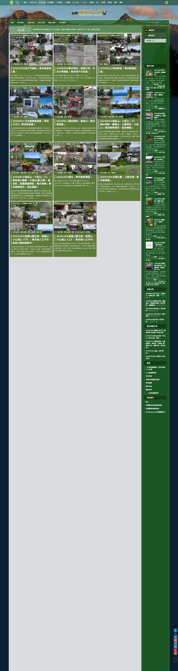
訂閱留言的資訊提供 (152, 408)
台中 (147, 154)
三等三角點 (59, 116)
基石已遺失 (160, 87)
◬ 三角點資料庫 (151, 372)
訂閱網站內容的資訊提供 (154, 405)
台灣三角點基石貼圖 (152, 379)
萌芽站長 (156, 84)
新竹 (147, 195)
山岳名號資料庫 (152, 393)
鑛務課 (159, 194)
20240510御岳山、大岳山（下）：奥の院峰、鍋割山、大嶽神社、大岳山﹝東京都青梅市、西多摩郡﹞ (119, 124)
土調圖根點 (161, 108)
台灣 (151, 87)
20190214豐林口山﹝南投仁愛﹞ (159, 222)
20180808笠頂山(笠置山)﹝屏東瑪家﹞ (160, 115)
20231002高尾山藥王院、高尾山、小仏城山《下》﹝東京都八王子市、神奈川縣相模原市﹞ (32, 239)
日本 (21, 64)
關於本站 (149, 389)
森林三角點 (161, 237)
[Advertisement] (155, 53)
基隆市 (147, 216)
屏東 (149, 133)
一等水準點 (16, 64)
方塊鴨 (25, 35)
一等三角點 (16, 116)
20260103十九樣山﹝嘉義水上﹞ (159, 95)
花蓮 (149, 283)
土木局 (159, 152)
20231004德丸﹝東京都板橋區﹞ (74, 177)
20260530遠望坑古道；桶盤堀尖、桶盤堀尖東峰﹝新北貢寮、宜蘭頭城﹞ (155, 303)
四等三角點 (23, 232)
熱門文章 (149, 386)
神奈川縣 (39, 232)
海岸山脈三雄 (157, 283)
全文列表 (149, 376)
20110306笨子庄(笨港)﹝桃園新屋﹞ (160, 72)
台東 (152, 283)
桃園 (154, 87)
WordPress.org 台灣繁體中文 (155, 412)
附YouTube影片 (80, 232)
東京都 (26, 64)
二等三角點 (103, 116)
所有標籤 (149, 383)
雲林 (149, 260)
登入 (147, 402)
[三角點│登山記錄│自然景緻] (89, 15)
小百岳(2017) (154, 133)
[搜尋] (167, 22)
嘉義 (149, 110)
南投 (149, 239)
